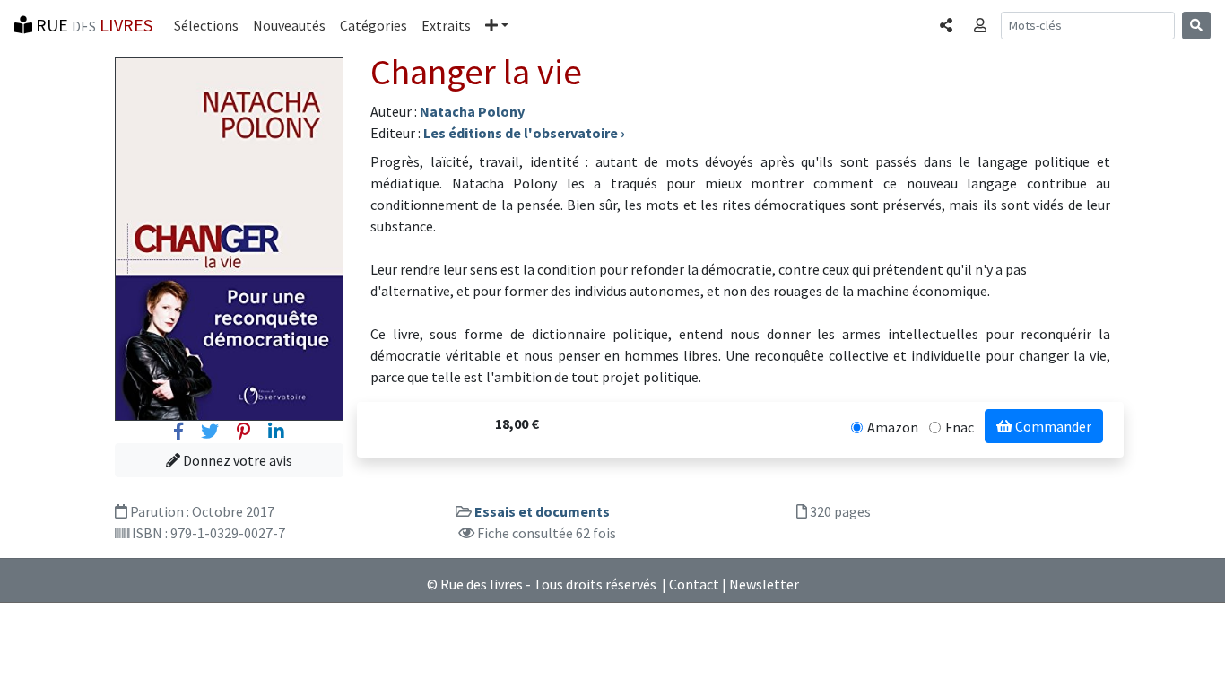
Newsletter (764, 584)
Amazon (892, 427)
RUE (92, 24)
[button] (497, 25)
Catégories (373, 25)
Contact (694, 584)
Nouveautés (289, 25)
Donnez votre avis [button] (236, 460)
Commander (1051, 426)
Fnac (959, 427)
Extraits (446, 25)
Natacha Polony (472, 111)
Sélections (206, 25)
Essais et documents (542, 511)
